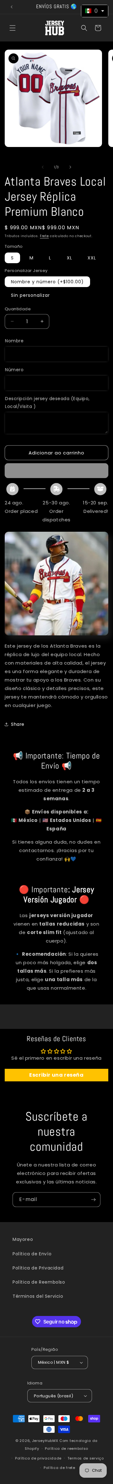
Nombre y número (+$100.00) (47, 282)
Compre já (56, 470)
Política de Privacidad (38, 1268)
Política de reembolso (66, 1448)
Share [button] (17, 724)
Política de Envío (32, 1254)
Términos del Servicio (38, 1296)
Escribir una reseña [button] (56, 1075)
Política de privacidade (38, 1458)
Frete (44, 236)
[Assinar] (93, 1199)
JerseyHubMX (45, 1440)
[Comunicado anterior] (12, 7)
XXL (92, 258)
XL (69, 258)
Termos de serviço (85, 1458)
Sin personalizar (30, 295)
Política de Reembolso (39, 1282)
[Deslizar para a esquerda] (43, 167)
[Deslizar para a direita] (70, 167)
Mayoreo (23, 1239)
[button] (12, 28)
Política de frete (59, 1467)
